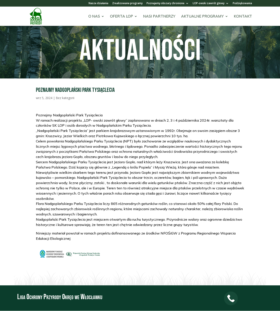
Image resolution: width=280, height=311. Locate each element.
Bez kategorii (65, 98)
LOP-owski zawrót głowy (208, 3)
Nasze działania (98, 3)
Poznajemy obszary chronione (165, 3)
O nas (94, 16)
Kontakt (243, 16)
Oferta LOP (121, 16)
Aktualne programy (202, 16)
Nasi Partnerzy (159, 16)
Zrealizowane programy (127, 3)
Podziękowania (242, 3)
